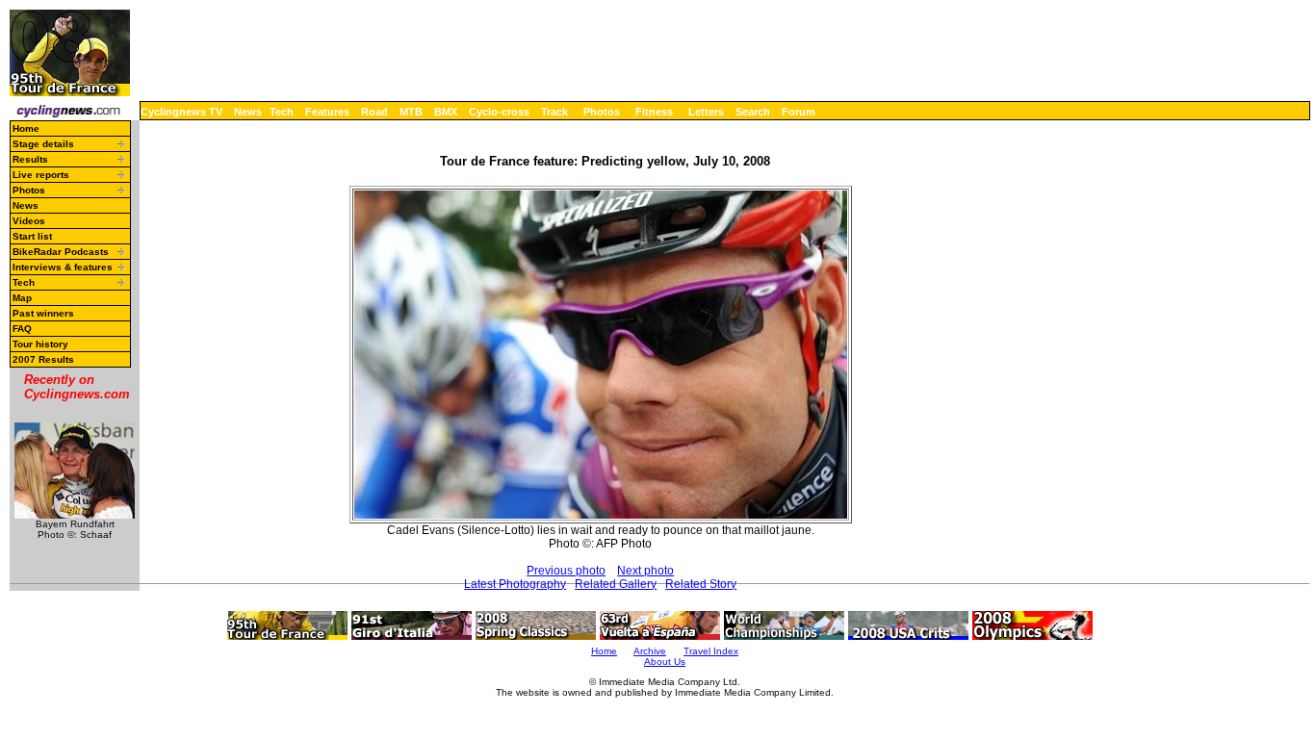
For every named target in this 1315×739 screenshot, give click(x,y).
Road (374, 111)
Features (327, 111)
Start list (32, 236)
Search (752, 111)
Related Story (700, 584)
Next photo (645, 570)
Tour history (40, 344)
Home (26, 128)
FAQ (22, 328)
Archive (649, 651)
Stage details (43, 144)
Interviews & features (63, 267)
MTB (411, 111)
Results (30, 159)
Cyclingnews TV (181, 111)
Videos (29, 221)
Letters (706, 111)
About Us (664, 661)
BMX (445, 111)
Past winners (43, 313)
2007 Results (43, 359)
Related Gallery (616, 584)
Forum (798, 111)
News (248, 111)
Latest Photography (515, 584)
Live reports (41, 174)
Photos (601, 111)
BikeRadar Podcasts (61, 251)
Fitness (654, 111)
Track (554, 111)
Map (22, 298)
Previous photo (566, 570)
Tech (282, 111)
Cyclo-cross (499, 111)
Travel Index (710, 651)
